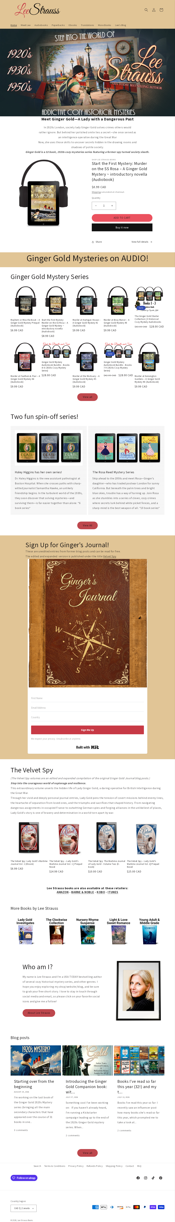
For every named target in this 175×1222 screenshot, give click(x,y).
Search (37, 1166)
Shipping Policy (114, 1166)
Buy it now (122, 227)
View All (87, 525)
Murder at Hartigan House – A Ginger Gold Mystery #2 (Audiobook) (86, 323)
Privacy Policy (75, 1166)
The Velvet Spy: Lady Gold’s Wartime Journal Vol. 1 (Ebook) (29, 862)
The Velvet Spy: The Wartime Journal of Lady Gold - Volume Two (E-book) (106, 864)
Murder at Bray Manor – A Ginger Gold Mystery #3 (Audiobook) (116, 323)
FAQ (139, 1166)
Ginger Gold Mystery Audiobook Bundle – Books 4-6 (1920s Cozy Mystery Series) (56, 366)
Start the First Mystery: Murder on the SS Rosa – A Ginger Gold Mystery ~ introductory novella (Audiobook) (55, 326)
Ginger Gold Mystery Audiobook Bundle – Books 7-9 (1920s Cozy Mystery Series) (118, 366)
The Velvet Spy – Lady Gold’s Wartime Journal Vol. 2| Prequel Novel (143, 864)
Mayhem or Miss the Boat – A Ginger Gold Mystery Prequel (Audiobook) (25, 323)
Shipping (96, 192)
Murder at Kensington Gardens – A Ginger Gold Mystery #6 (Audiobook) (147, 379)
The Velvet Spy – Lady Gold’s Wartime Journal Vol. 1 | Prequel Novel (65, 864)
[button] (146, 10)
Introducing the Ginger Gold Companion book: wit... (86, 1087)
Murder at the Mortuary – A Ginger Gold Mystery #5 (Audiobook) (86, 379)
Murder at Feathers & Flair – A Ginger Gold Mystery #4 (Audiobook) (25, 379)
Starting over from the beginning (34, 1084)
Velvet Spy (109, 556)
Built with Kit (87, 747)
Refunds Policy (95, 1166)
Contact (130, 1166)
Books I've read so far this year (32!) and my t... (136, 1087)
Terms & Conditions (54, 1166)
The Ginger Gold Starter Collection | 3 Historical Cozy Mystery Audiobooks (148, 319)
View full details (140, 241)
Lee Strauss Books (25, 1220)
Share (99, 241)
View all (87, 397)
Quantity (96, 197)
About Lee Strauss (39, 1012)
